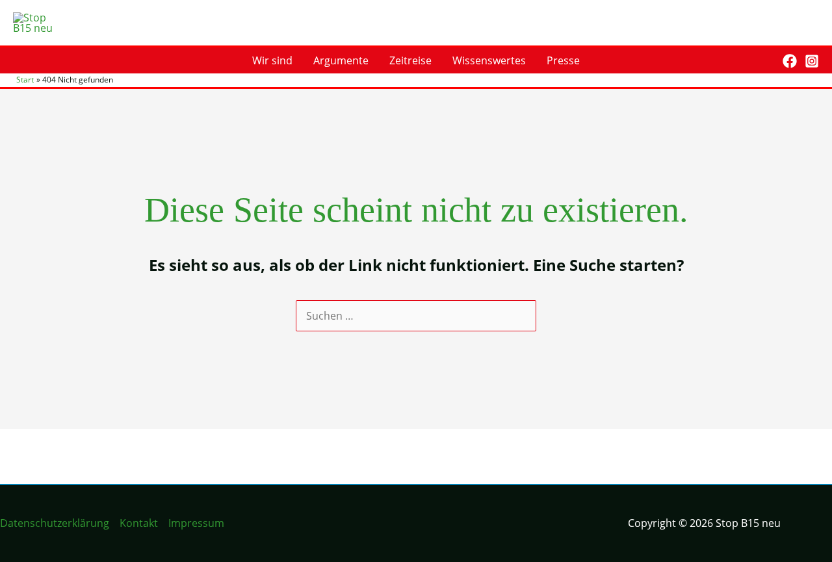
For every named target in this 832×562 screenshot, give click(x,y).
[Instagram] (812, 61)
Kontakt (139, 523)
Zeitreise (410, 60)
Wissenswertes (489, 60)
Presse (563, 60)
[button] (763, 61)
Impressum (196, 523)
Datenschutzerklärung (54, 523)
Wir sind (272, 60)
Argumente (341, 60)
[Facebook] (790, 61)
